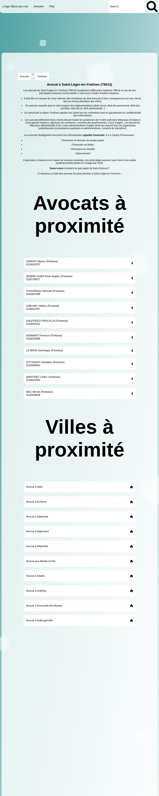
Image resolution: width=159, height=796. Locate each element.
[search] (152, 6)
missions (107, 90)
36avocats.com (19, 6)
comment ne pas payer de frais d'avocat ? (86, 168)
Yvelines (42, 76)
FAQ (51, 6)
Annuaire (39, 6)
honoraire (98, 135)
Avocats (24, 76)
